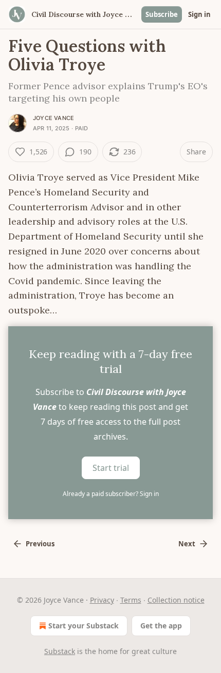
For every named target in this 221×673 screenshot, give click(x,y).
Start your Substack (83, 625)
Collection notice (176, 600)
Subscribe (161, 14)
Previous (40, 543)
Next (186, 543)
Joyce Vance (53, 118)
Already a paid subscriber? (111, 493)
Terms (130, 600)
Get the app (161, 625)
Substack (59, 651)
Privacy (102, 600)
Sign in (199, 14)
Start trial (111, 467)
